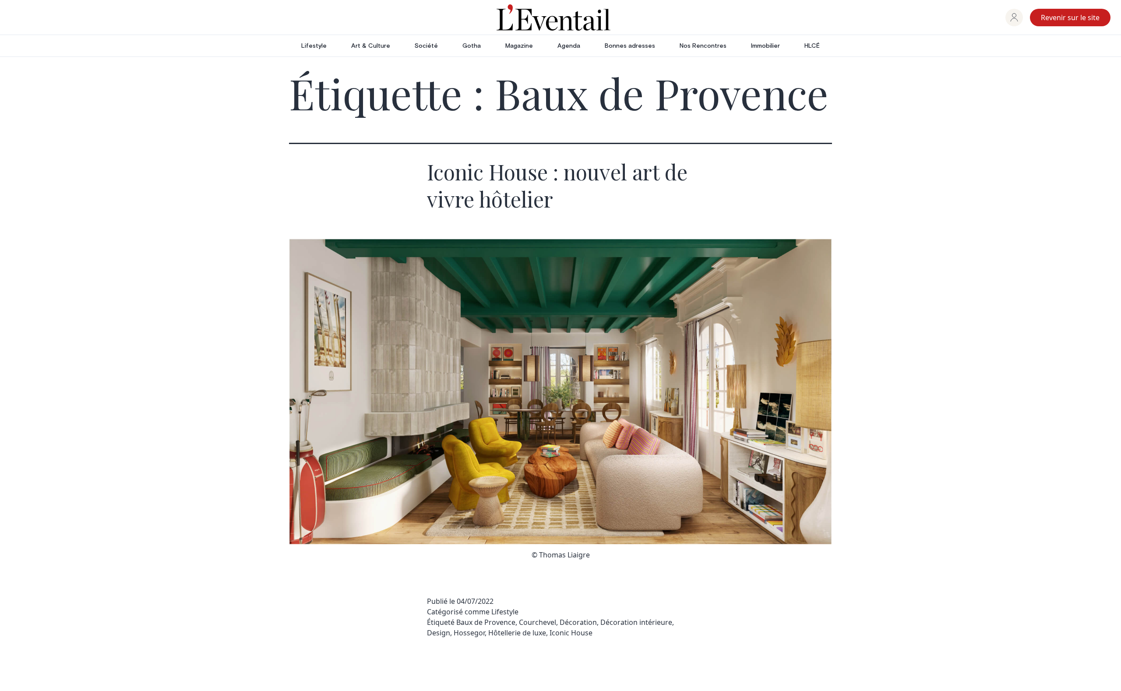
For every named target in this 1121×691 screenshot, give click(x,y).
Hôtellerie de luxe (517, 633)
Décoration (578, 622)
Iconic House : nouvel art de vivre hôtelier (557, 185)
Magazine (519, 46)
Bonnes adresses (630, 46)
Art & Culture (370, 46)
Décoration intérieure (636, 622)
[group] (1014, 17)
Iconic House (571, 633)
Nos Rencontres (703, 46)
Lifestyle (314, 46)
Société (426, 46)
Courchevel (537, 622)
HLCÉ (812, 46)
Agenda (568, 46)
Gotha (471, 46)
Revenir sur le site (1070, 17)
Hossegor (469, 633)
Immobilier (765, 46)
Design (438, 633)
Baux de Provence (485, 622)
